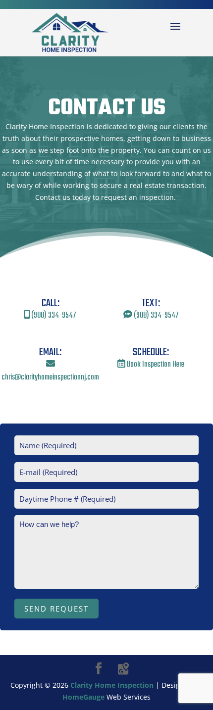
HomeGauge (83, 697)
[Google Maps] (123, 669)
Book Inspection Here (154, 364)
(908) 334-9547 (53, 315)
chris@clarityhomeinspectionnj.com (50, 377)
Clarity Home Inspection (112, 685)
